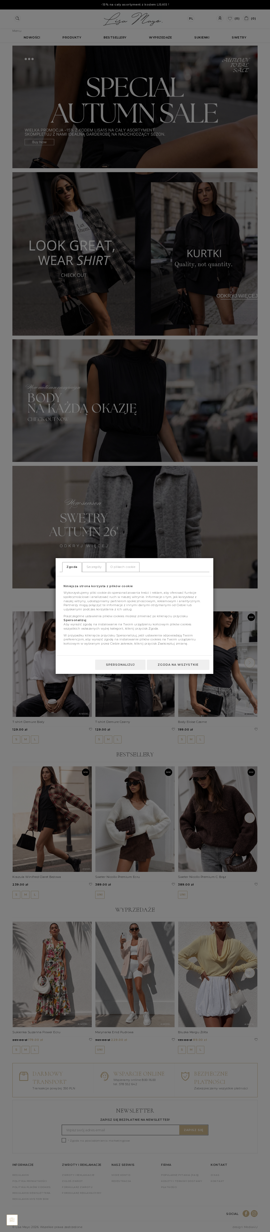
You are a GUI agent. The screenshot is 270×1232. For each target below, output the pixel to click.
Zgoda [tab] (72, 567)
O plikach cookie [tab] (122, 567)
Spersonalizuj (120, 664)
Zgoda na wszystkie (178, 664)
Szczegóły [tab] (94, 567)
